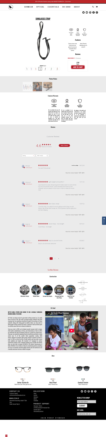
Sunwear (28, 7)
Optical (40, 7)
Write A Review (64, 145)
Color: (43, 65)
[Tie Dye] (35, 68)
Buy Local (80, 410)
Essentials (53, 7)
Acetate (35, 395)
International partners (38, 411)
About (77, 7)
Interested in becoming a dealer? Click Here (18, 401)
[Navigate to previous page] (47, 258)
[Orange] (57, 68)
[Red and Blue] (31, 68)
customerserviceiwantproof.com (17, 395)
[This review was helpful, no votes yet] (80, 173)
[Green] (51, 68)
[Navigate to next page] (58, 258)
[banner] (10, 7)
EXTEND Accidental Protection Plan (42, 408)
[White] (45, 68)
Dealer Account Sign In (15, 404)
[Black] (40, 68)
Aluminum (36, 397)
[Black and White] (27, 68)
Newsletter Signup (83, 398)
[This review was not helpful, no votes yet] (82, 173)
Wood (35, 393)
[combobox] (28, 155)
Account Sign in (37, 410)
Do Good (67, 7)
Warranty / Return (38, 406)
